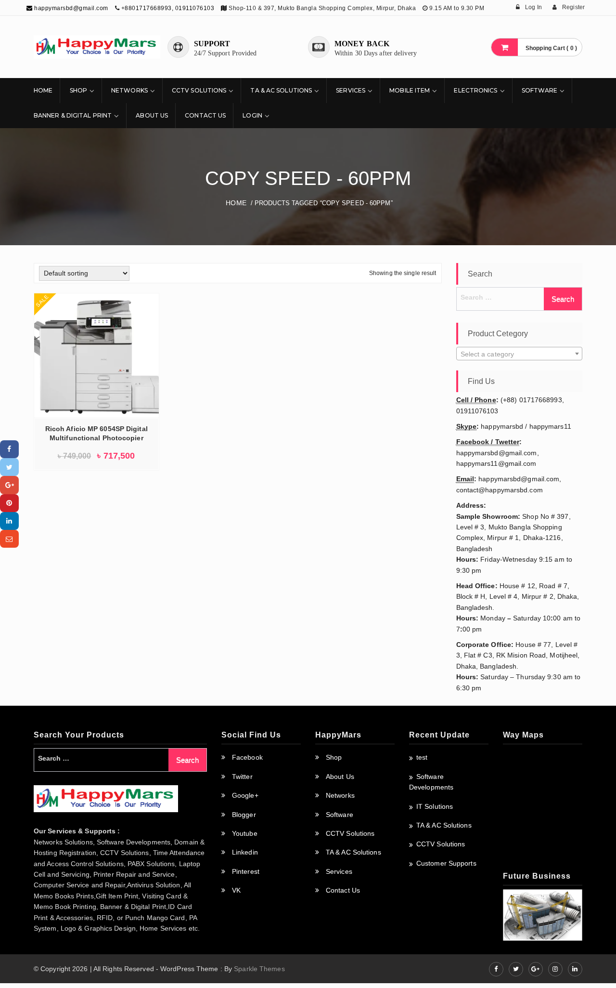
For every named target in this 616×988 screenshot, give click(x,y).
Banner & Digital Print (73, 115)
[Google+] (9, 485)
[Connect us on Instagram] (555, 969)
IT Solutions (434, 806)
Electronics (475, 90)
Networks (129, 90)
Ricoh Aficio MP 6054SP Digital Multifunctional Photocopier (96, 433)
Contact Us (205, 115)
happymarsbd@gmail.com (70, 8)
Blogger (244, 814)
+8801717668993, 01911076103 (168, 8)
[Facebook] (9, 449)
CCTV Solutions (199, 90)
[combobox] (519, 353)
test (421, 757)
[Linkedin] (9, 521)
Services (350, 90)
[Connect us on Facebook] (496, 969)
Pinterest (245, 871)
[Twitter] (9, 467)
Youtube (244, 833)
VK (236, 890)
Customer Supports (446, 863)
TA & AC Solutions (281, 90)
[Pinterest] (9, 503)
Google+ (245, 795)
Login (252, 115)
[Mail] (9, 539)
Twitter (242, 776)
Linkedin (245, 852)
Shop (78, 90)
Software (540, 90)
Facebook (247, 757)
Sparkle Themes (259, 969)
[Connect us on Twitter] (516, 969)
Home (43, 90)
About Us (152, 115)
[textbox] (519, 354)
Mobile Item (409, 90)
